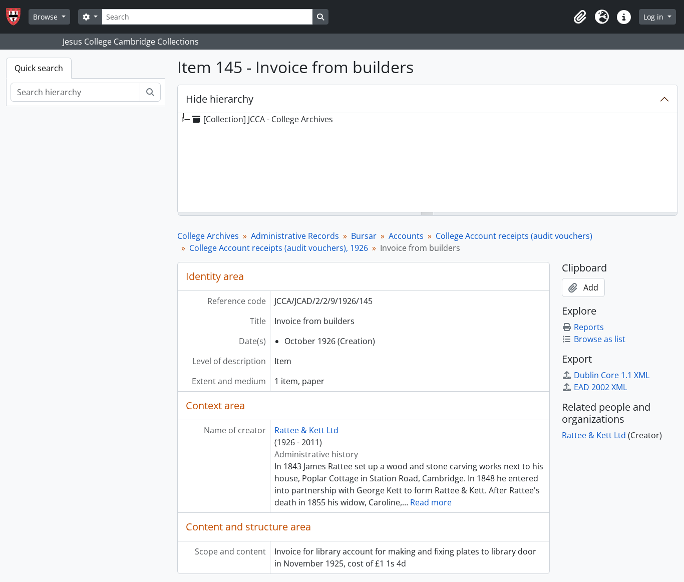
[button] (580, 17)
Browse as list (599, 339)
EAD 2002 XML (600, 387)
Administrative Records (295, 235)
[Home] (17, 17)
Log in (654, 17)
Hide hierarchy (219, 99)
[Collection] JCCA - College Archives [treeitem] (268, 119)
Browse (46, 17)
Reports (589, 327)
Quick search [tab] (39, 68)
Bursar (364, 235)
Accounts (406, 235)
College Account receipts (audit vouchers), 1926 (278, 247)
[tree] (428, 163)
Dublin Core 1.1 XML (611, 375)
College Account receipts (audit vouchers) (514, 235)
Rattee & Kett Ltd (306, 430)
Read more (431, 502)
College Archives (208, 235)
